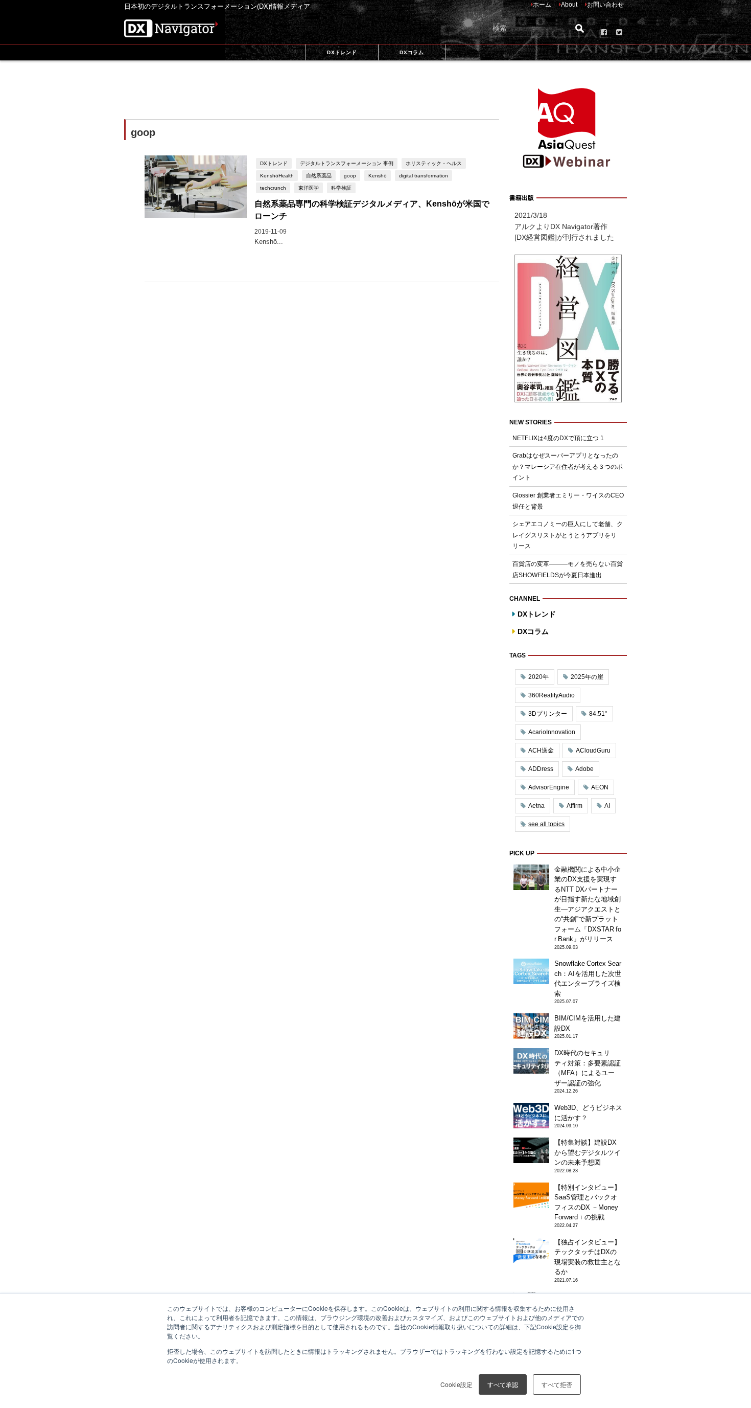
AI (607, 806)
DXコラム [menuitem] (412, 52)
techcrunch (273, 187)
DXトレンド (274, 163)
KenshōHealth (277, 175)
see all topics (546, 824)
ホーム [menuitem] (542, 5)
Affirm (574, 806)
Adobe (584, 769)
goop (350, 175)
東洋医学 (308, 187)
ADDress (540, 769)
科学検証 (341, 187)
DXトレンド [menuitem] (342, 52)
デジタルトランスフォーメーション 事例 (346, 163)
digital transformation (423, 175)
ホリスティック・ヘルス (434, 163)
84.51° (598, 714)
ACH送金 (541, 750)
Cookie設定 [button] (456, 1384)
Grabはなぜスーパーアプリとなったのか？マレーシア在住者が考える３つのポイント (567, 466)
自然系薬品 (319, 175)
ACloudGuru (593, 750)
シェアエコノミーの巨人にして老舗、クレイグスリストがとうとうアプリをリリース (567, 535)
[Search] (579, 28)
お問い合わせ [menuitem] (605, 5)
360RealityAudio (551, 695)
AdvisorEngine (548, 787)
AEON (599, 787)
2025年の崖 (587, 677)
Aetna (536, 806)
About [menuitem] (569, 5)
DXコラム (533, 631)
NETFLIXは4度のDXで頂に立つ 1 (558, 438)
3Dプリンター (547, 714)
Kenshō (377, 175)
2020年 (538, 677)
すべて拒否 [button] (557, 1384)
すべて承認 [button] (502, 1384)
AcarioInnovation (551, 732)
